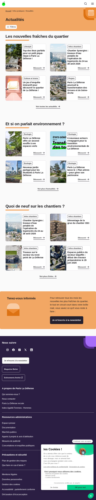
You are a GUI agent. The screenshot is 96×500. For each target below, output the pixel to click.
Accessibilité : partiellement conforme (18, 489)
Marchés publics (9, 432)
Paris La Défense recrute (13, 403)
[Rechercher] (85, 3)
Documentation (9, 427)
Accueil (8, 11)
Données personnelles (12, 479)
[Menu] (92, 3)
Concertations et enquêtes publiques (18, 446)
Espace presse (8, 423)
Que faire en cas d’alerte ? (13, 465)
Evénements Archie (12, 378)
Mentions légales (9, 474)
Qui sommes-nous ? (11, 394)
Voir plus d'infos (46, 276)
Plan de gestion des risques (14, 461)
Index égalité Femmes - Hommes (16, 408)
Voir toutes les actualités (46, 106)
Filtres (13, 27)
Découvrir (37, 68)
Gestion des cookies (11, 484)
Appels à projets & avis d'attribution (17, 436)
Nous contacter (8, 399)
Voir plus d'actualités (46, 189)
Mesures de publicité (11, 441)
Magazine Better (11, 369)
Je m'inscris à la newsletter (66, 320)
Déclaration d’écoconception (14, 494)
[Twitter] (7, 349)
